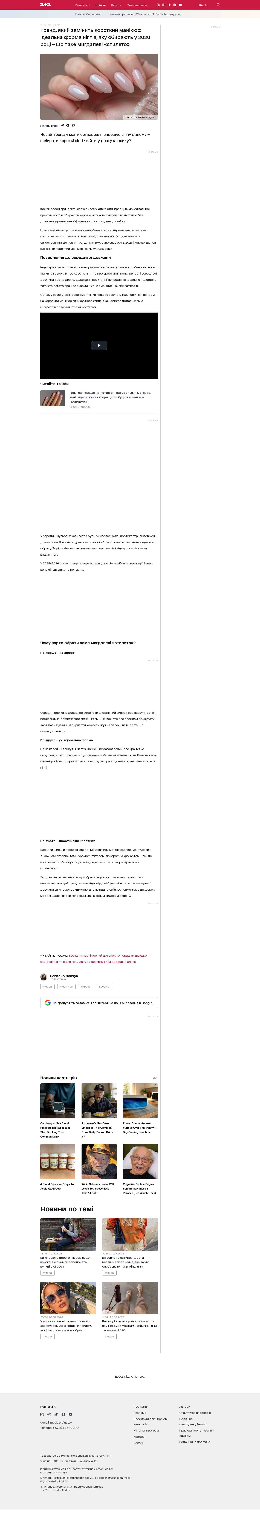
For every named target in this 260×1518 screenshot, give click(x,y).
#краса (86, 986)
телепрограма (137, 4)
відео (115, 4)
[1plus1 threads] (49, 1414)
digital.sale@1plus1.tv (53, 1481)
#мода (47, 986)
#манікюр (66, 986)
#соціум (104, 986)
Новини (101, 4)
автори (184, 1406)
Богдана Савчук (64, 976)
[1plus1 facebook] (63, 1414)
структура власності (195, 1412)
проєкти (81, 4)
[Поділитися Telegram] (62, 125)
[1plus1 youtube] (70, 1414)
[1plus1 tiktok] (56, 1414)
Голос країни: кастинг (88, 14)
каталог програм (146, 1430)
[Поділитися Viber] (73, 125)
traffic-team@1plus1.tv (55, 1489)
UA (201, 5)
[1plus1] (45, 5)
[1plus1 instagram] (42, 1414)
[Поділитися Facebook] (67, 125)
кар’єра (139, 1436)
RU (206, 5)
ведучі (138, 1442)
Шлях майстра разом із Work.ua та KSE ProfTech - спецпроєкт (145, 14)
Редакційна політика (194, 1441)
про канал (141, 1406)
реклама (140, 1412)
